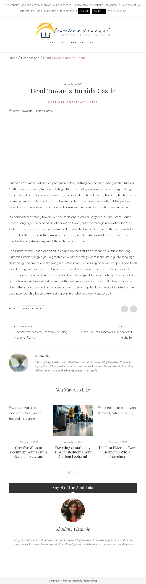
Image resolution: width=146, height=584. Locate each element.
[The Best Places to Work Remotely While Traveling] (117, 420)
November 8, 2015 (73, 84)
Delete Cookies (116, 11)
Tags (12, 308)
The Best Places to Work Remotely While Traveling (117, 452)
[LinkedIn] (52, 377)
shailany (42, 355)
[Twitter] (36, 377)
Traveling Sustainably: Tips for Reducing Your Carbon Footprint (73, 452)
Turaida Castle (33, 308)
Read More (99, 11)
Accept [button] (84, 10)
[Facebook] (41, 377)
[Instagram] (58, 377)
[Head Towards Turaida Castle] (73, 141)
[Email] (76, 556)
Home (13, 58)
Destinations (30, 58)
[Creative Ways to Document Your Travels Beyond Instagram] (28, 420)
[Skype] (47, 377)
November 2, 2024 (28, 442)
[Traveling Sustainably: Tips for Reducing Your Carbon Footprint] (73, 420)
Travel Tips (87, 102)
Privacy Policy (90, 581)
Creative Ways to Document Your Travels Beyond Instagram (28, 452)
